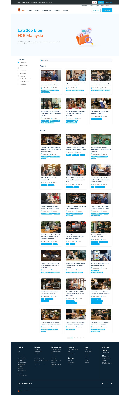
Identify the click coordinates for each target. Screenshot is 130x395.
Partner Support (71, 353)
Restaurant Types (46, 10)
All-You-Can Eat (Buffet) (56, 364)
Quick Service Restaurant (56, 349)
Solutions (37, 10)
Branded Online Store (22, 356)
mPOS (19, 351)
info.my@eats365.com (106, 358)
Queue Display (21, 372)
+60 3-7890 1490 (105, 362)
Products (20, 347)
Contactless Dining (38, 351)
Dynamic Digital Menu (22, 370)
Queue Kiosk (20, 368)
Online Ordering (37, 349)
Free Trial (96, 10)
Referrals (92, 5)
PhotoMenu (20, 366)
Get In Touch (107, 10)
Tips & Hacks (23, 70)
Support (97, 5)
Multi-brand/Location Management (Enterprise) (41, 361)
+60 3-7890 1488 (105, 356)
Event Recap (23, 84)
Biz (18, 353)
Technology (23, 73)
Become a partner (84, 5)
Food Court (53, 355)
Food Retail (53, 358)
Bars (52, 353)
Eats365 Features (24, 81)
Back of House (37, 356)
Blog (69, 351)
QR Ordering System (22, 362)
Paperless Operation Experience (40, 364)
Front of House (37, 353)
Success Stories (71, 362)
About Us (70, 360)
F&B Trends (23, 68)
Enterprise (53, 362)
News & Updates (24, 65)
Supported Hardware (72, 355)
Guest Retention (37, 355)
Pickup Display (20, 373)
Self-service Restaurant (56, 360)
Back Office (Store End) (39, 358)
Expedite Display (21, 360)
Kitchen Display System (22, 358)
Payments (22, 76)
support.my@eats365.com (107, 363)
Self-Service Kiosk (21, 364)
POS (18, 349)
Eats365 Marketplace (22, 355)
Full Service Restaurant (55, 351)
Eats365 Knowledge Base (73, 349)
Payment (36, 365)
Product (29, 10)
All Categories (23, 62)
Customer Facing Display (23, 375)
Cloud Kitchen (54, 356)
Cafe (52, 366)
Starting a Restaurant (25, 78)
